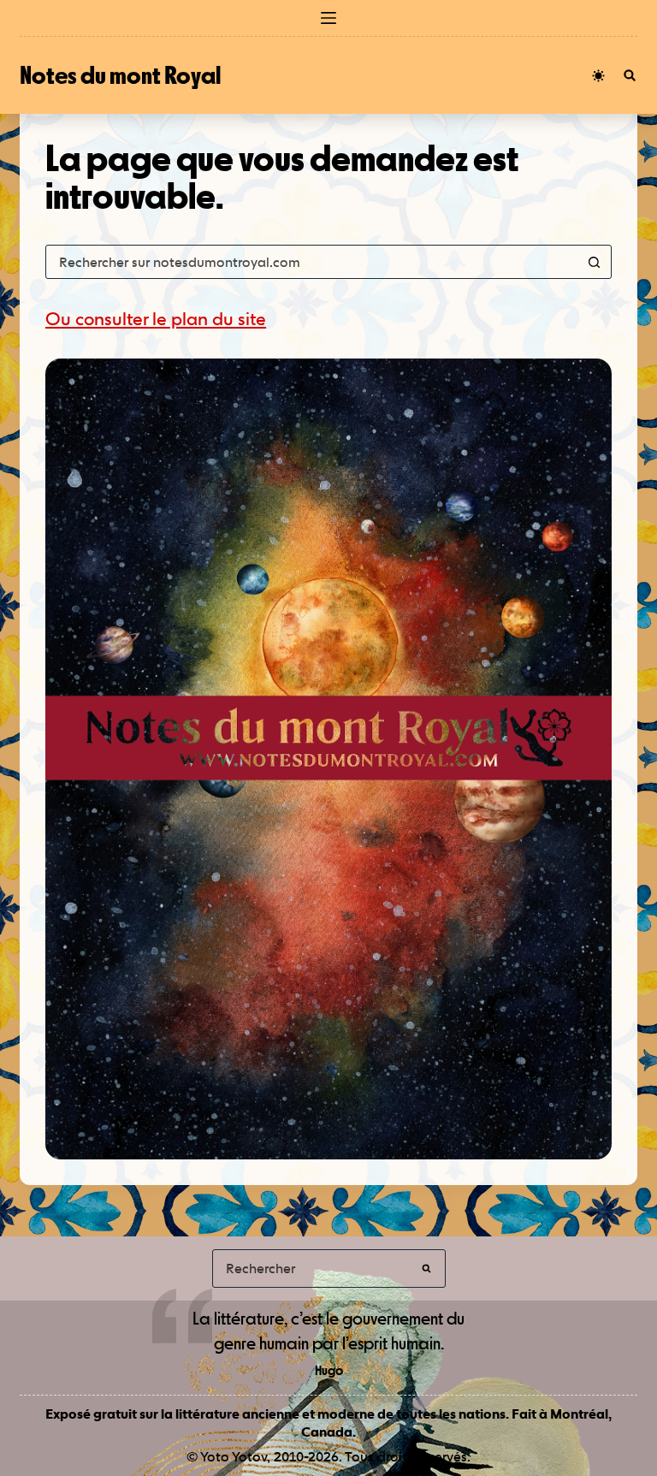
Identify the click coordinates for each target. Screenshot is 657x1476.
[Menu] (328, 18)
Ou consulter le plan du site (155, 318)
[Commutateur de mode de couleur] (598, 75)
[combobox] (312, 262)
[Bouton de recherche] (594, 262)
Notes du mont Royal (120, 75)
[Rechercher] (629, 75)
